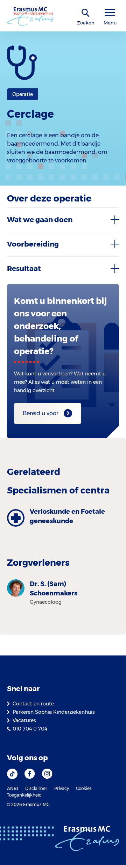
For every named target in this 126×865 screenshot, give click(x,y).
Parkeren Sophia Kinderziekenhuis (53, 712)
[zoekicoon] (85, 13)
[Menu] (110, 12)
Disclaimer (36, 788)
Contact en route (33, 704)
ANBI (12, 788)
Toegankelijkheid (24, 795)
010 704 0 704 (30, 729)
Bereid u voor (40, 413)
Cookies (84, 788)
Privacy (61, 788)
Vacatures (24, 720)
